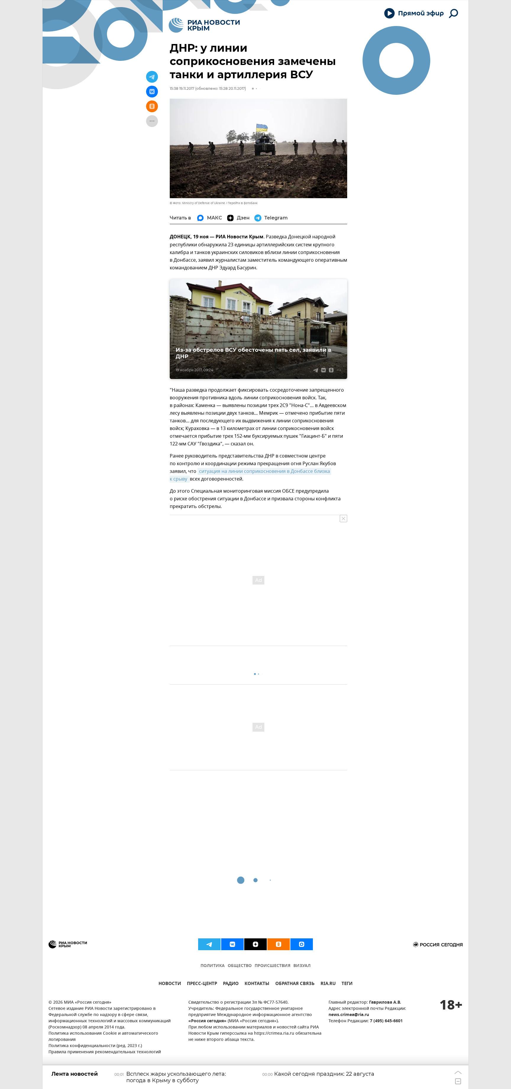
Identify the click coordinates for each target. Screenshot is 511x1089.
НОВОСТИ (170, 984)
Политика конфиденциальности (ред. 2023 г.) (95, 1046)
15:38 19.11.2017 (182, 88)
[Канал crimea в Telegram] (209, 944)
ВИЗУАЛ (302, 966)
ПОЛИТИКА (212, 966)
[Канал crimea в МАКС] (301, 944)
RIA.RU (328, 984)
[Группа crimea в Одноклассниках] (278, 944)
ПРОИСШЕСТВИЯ (272, 966)
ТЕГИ (347, 984)
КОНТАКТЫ (257, 984)
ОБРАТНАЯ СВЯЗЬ (295, 984)
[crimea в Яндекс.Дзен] (255, 944)
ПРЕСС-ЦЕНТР (202, 984)
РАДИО (231, 984)
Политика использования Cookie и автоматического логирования (103, 1036)
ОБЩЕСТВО (240, 966)
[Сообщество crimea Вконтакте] (232, 944)
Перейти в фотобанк (243, 203)
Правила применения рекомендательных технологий (104, 1052)
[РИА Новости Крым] (204, 25)
